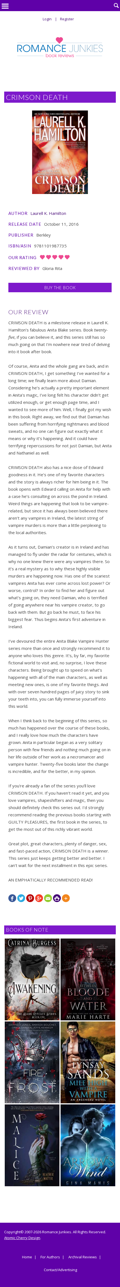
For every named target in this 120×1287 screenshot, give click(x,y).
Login (47, 18)
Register (67, 18)
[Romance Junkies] (60, 47)
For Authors (50, 1257)
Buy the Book (60, 287)
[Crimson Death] (60, 152)
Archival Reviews (82, 1257)
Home (27, 1257)
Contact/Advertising (60, 1270)
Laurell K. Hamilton (48, 213)
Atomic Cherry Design (22, 1237)
